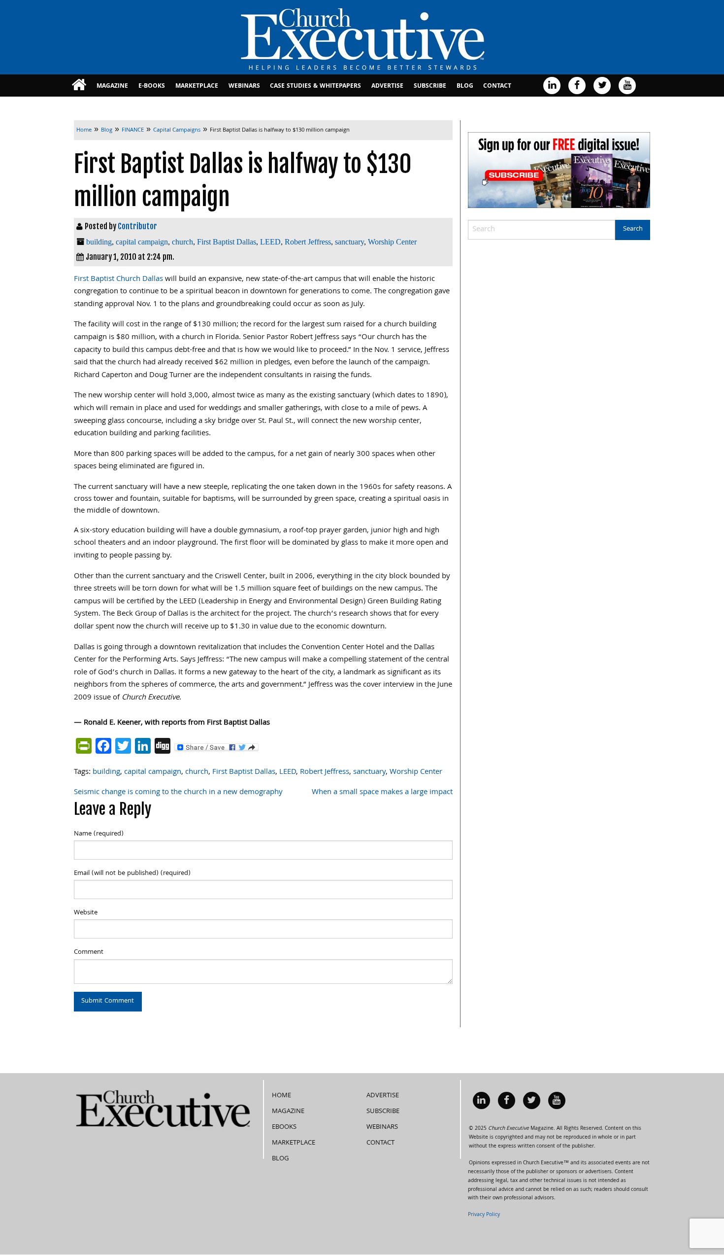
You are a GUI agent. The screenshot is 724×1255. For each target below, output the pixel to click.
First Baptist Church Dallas (118, 279)
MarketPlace (196, 86)
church (182, 242)
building (99, 242)
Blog (465, 86)
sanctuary (349, 242)
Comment (88, 952)
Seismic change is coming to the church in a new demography (178, 792)
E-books (151, 86)
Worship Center (392, 242)
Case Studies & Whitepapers (315, 86)
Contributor (137, 226)
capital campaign (142, 242)
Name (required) (99, 834)
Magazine (112, 86)
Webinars (244, 86)
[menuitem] (79, 85)
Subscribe (430, 86)
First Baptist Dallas (226, 242)
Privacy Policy (484, 1215)
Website (86, 912)
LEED (270, 242)
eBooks (284, 1127)
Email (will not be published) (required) (132, 873)
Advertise (387, 86)
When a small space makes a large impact (382, 792)
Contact (497, 86)
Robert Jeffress (308, 242)
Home (281, 1095)
